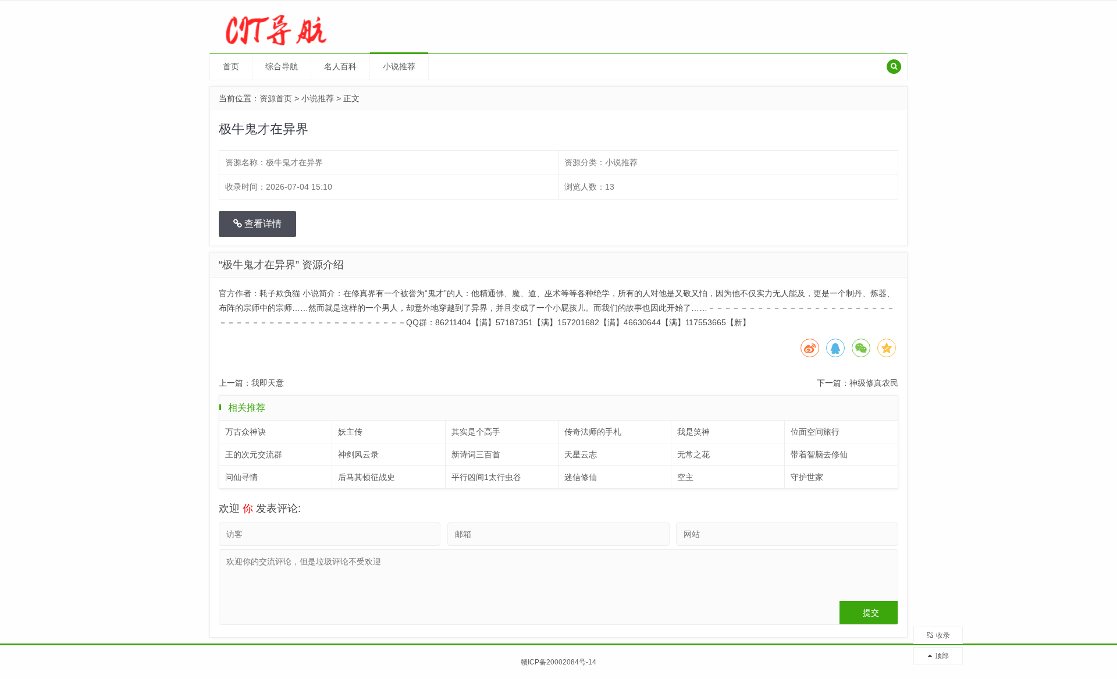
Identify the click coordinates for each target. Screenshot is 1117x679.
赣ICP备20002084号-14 (558, 662)
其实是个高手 (475, 431)
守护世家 (807, 477)
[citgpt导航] (291, 26)
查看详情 (262, 224)
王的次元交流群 (253, 454)
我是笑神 (693, 431)
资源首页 (275, 98)
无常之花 (693, 454)
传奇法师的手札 (592, 431)
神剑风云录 (358, 454)
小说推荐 (399, 66)
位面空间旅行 (815, 431)
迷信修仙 (580, 477)
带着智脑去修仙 (819, 454)
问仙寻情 (241, 477)
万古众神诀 (245, 431)
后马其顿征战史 (366, 477)
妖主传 (350, 431)
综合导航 (281, 66)
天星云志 (580, 454)
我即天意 (267, 383)
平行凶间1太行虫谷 (486, 477)
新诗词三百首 (475, 454)
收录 (943, 635)
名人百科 (340, 66)
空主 (685, 477)
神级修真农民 (873, 383)
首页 (231, 66)
